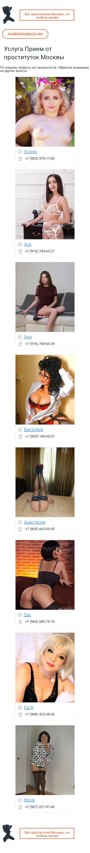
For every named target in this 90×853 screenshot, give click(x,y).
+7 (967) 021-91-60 (40, 807)
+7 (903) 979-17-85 (40, 158)
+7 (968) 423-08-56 (40, 714)
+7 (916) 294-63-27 (40, 251)
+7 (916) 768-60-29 (40, 344)
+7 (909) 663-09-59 (40, 529)
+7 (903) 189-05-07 (40, 436)
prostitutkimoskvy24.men (25, 33)
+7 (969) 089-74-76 (40, 621)
